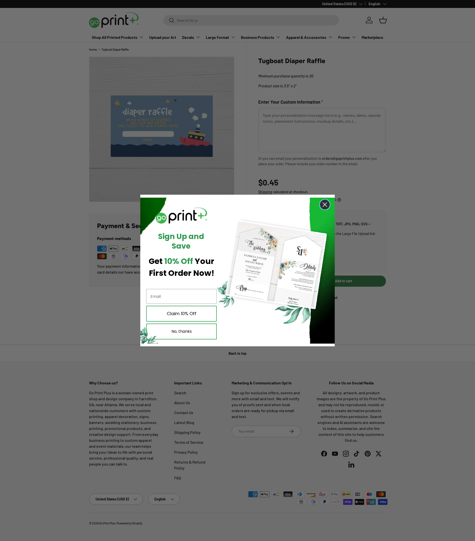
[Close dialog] (325, 205)
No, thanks (181, 331)
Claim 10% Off (181, 313)
